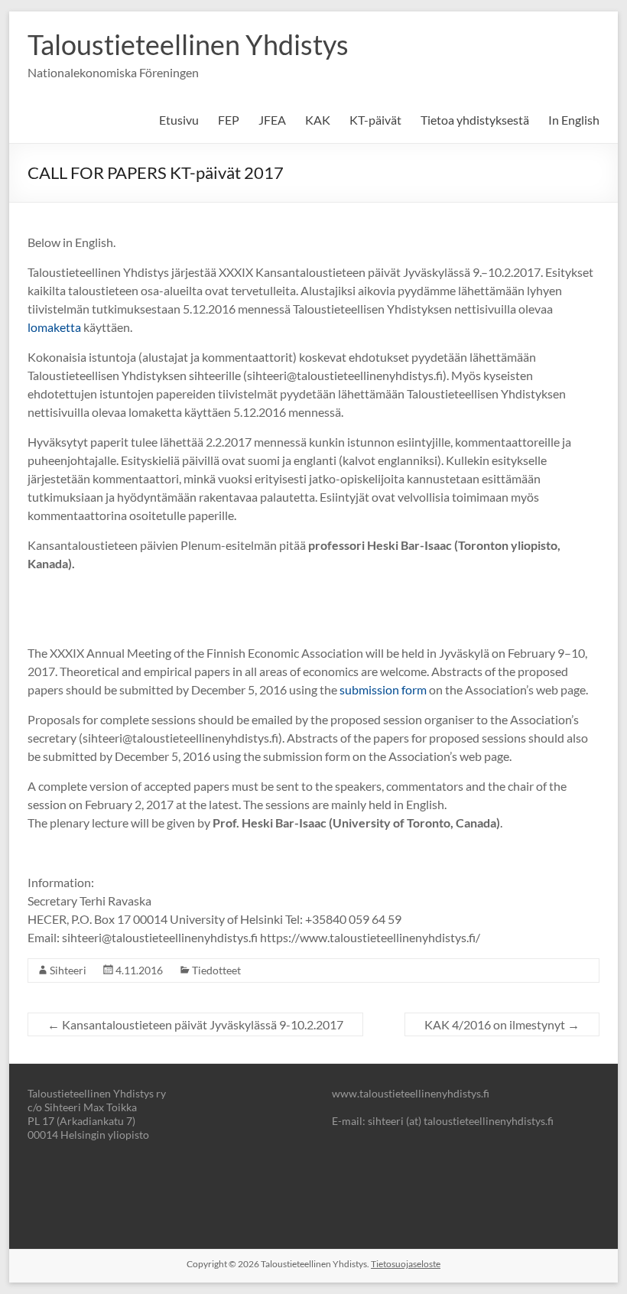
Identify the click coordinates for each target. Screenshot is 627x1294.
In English (573, 119)
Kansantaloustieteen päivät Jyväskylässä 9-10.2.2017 (195, 1024)
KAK (317, 119)
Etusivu (179, 119)
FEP (228, 119)
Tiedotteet (216, 970)
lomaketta (54, 327)
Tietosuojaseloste (405, 1264)
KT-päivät (375, 119)
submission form (382, 689)
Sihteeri (68, 970)
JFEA (272, 119)
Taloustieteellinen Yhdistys (188, 44)
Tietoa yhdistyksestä (475, 119)
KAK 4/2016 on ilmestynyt (502, 1024)
